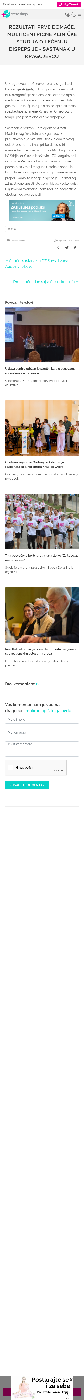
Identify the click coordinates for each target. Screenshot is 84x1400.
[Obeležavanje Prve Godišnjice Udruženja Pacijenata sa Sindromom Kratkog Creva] (42, 428)
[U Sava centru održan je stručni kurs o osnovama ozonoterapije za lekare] (42, 335)
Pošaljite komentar (27, 785)
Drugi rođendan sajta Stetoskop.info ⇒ (46, 282)
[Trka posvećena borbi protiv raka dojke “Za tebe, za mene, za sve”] (42, 521)
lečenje (11, 229)
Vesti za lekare (18, 240)
